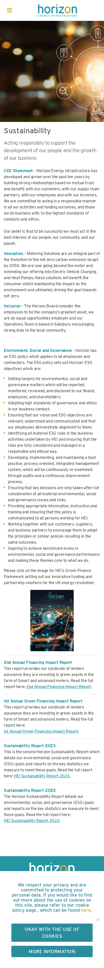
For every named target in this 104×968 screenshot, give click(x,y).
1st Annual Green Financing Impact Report (41, 731)
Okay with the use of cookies (52, 933)
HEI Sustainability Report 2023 (41, 776)
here (86, 910)
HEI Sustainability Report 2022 (31, 820)
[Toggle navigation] (9, 10)
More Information (52, 951)
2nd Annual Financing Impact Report (58, 686)
